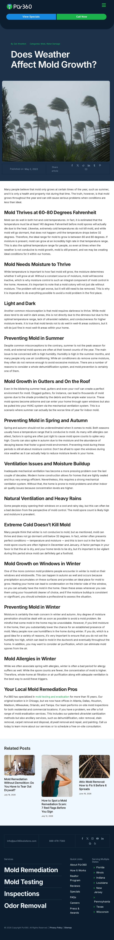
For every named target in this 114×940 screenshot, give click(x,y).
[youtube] (97, 838)
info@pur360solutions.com (21, 840)
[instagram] (92, 838)
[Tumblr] (94, 165)
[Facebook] (72, 165)
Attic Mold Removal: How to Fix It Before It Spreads (93, 785)
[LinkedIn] (88, 165)
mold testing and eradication (52, 696)
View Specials (31, 16)
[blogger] (90, 843)
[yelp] (95, 843)
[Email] (86, 169)
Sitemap (68, 927)
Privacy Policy (56, 927)
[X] (77, 165)
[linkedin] (102, 838)
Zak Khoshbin (20, 44)
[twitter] (87, 838)
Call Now (81, 16)
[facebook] (82, 838)
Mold (43, 44)
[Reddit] (83, 165)
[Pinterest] (99, 165)
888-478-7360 (57, 840)
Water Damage (53, 44)
